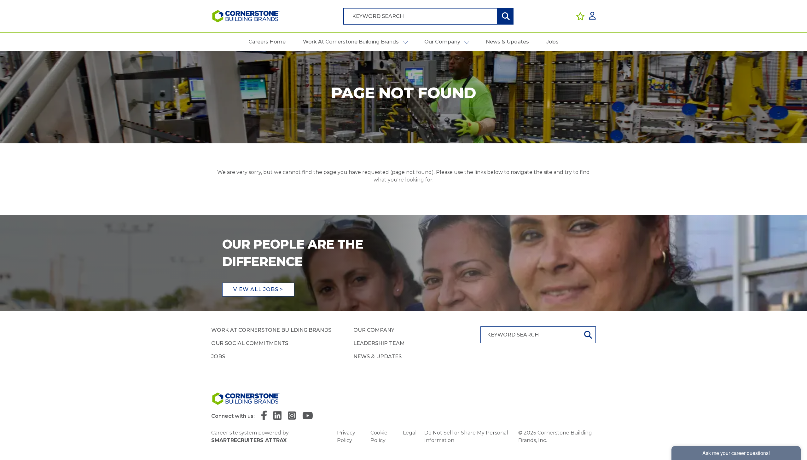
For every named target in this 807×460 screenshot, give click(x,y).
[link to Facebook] (264, 416)
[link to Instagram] (292, 416)
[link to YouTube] (307, 416)
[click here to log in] (592, 16)
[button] (405, 42)
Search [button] (505, 16)
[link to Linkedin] (277, 416)
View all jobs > (258, 289)
